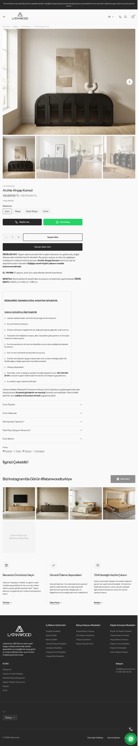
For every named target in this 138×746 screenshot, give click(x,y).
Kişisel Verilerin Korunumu (14, 682)
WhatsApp (65, 223)
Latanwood (14, 737)
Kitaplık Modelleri (52, 631)
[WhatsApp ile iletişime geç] (129, 739)
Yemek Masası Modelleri (55, 643)
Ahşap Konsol (26, 29)
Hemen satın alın (42, 248)
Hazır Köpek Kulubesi (117, 652)
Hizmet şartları (111, 737)
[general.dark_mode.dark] (118, 17)
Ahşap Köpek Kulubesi (117, 635)
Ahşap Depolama (82, 639)
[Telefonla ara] (129, 729)
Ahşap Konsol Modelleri (55, 652)
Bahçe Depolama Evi (83, 643)
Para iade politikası (93, 737)
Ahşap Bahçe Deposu (84, 631)
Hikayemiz (7, 669)
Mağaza (15, 29)
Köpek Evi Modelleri (116, 648)
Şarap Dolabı (50, 635)
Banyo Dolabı (50, 639)
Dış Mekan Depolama (84, 635)
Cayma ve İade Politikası (13, 673)
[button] (4, 17)
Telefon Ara (24, 223)
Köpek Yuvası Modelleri (118, 643)
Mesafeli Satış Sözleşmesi (14, 678)
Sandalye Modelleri (53, 648)
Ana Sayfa (6, 29)
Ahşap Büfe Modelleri (54, 656)
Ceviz (47, 213)
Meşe (19, 213)
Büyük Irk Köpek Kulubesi (118, 631)
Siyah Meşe (33, 213)
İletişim (6, 686)
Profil (5, 690)
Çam (8, 213)
